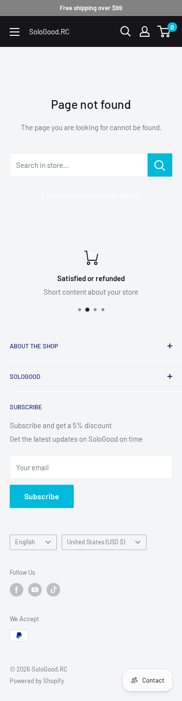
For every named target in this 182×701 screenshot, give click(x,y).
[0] (164, 31)
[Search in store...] (160, 165)
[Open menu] (14, 32)
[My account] (144, 31)
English (25, 542)
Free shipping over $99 (91, 8)
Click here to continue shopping (91, 195)
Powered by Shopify (37, 681)
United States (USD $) (96, 542)
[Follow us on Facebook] (16, 590)
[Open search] (125, 31)
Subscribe (41, 496)
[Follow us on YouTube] (35, 590)
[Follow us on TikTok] (53, 590)
